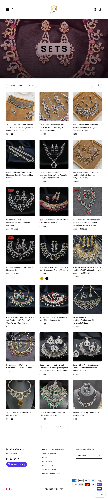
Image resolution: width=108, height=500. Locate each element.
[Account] (95, 9)
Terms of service (49, 469)
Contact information (51, 473)
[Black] (46, 278)
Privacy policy (48, 465)
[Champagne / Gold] (41, 278)
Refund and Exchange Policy (54, 449)
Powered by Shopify (54, 489)
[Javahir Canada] (54, 9)
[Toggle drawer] (7, 9)
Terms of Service (49, 453)
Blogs (44, 457)
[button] (93, 85)
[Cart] (100, 9)
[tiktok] (18, 458)
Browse (11, 85)
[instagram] (11, 458)
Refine (32, 85)
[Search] (12, 9)
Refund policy (48, 461)
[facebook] (7, 458)
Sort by (22, 85)
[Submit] (99, 455)
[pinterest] (15, 458)
